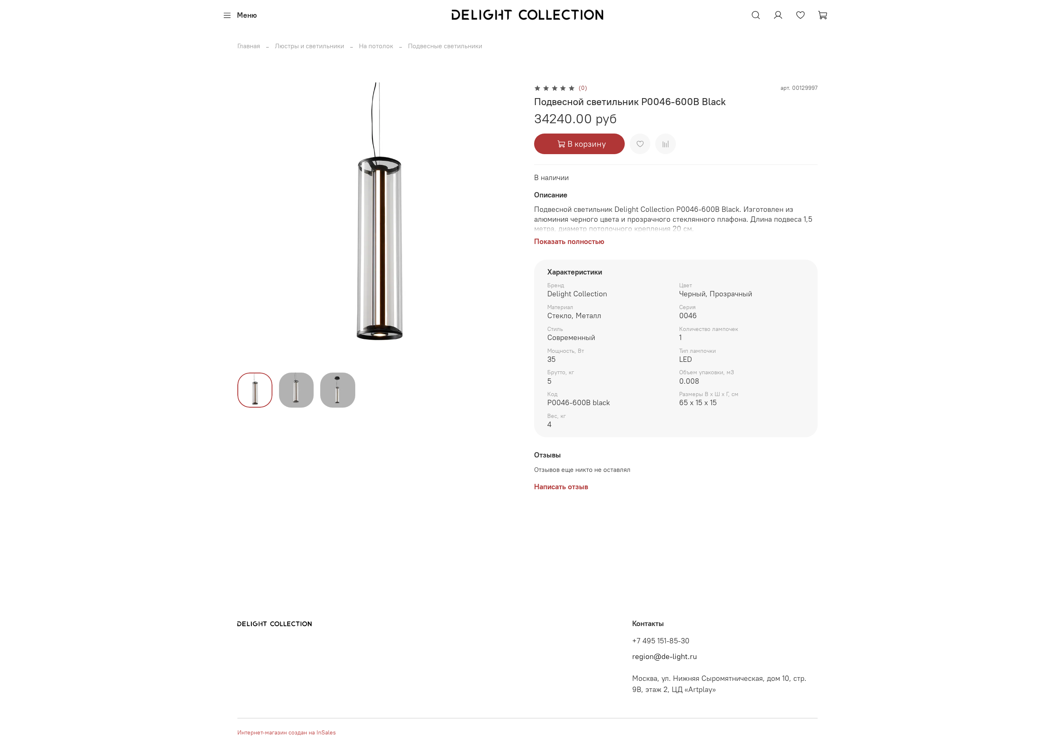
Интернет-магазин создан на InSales (286, 732)
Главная (248, 46)
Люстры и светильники (309, 46)
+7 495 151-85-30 (660, 640)
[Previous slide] (250, 224)
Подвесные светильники (445, 46)
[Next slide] (508, 224)
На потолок (376, 46)
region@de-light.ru (664, 656)
